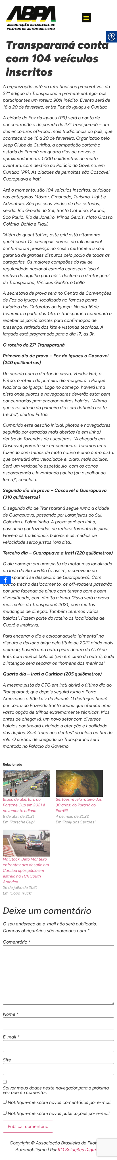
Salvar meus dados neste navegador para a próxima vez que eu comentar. (56, 1090)
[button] (86, 17)
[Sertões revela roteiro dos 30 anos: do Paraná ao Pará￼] (79, 783)
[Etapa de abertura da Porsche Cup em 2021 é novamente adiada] (26, 783)
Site (7, 1060)
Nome (11, 1014)
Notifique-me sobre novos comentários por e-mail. (59, 1102)
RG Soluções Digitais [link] (79, 1149)
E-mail (11, 1037)
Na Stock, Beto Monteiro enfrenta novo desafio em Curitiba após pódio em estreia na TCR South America (26, 870)
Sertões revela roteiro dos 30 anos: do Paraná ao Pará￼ (79, 805)
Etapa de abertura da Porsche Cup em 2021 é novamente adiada (24, 805)
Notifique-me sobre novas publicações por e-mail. (59, 1113)
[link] (31, 18)
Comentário (17, 942)
